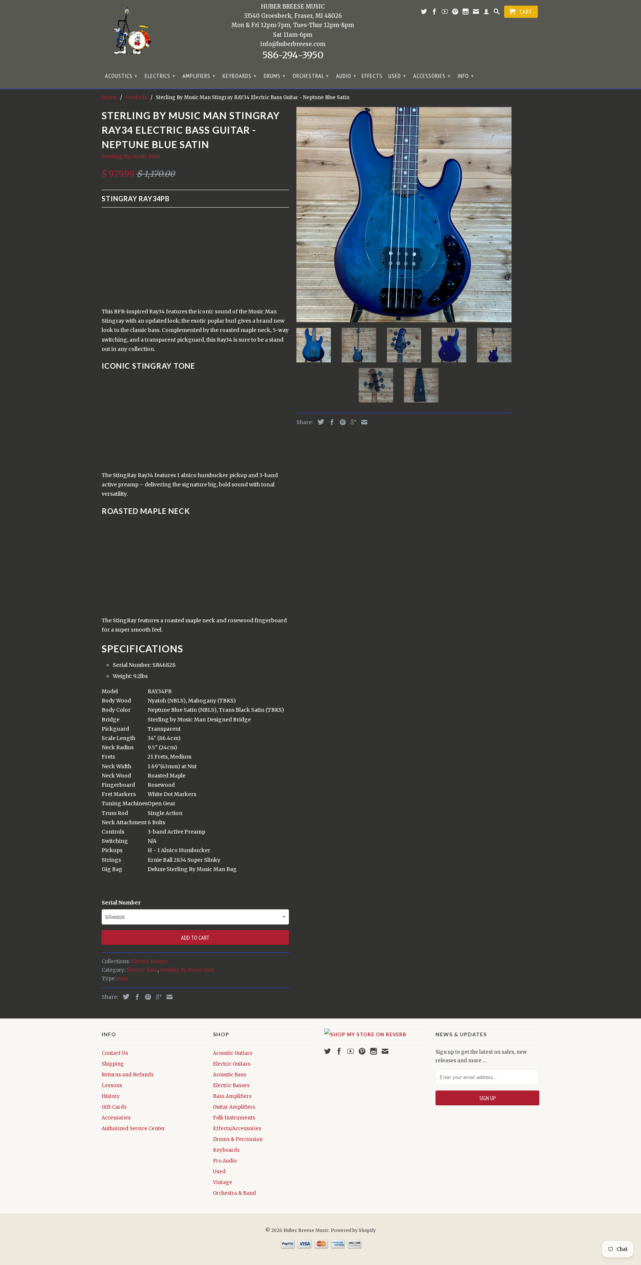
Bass (122, 978)
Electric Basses (149, 961)
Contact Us (115, 1053)
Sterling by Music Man (187, 970)
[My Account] (486, 13)
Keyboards (240, 75)
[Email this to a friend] (167, 997)
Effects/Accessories (237, 1128)
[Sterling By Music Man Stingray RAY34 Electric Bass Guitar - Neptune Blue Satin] (404, 214)
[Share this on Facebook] (135, 997)
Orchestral (311, 75)
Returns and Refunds (128, 1075)
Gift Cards (114, 1107)
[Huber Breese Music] (129, 33)
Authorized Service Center (133, 1128)
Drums (275, 75)
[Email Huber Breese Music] (476, 13)
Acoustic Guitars (232, 1053)
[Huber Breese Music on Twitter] (424, 13)
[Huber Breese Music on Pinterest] (455, 13)
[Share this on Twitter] (124, 996)
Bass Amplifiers (232, 1096)
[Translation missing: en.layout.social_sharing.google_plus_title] (157, 997)
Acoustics (121, 75)
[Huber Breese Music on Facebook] (434, 13)
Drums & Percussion (238, 1139)
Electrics (160, 75)
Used (397, 75)
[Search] (497, 13)
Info (466, 75)
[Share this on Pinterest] (146, 997)
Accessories (432, 75)
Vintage (222, 1182)
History (111, 1096)
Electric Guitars (231, 1064)
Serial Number (121, 902)
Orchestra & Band (234, 1193)
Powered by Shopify (353, 1230)
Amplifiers (199, 75)
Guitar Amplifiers (234, 1107)
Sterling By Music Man (131, 156)
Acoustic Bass (229, 1075)
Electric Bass (142, 970)
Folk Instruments (234, 1118)
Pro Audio (225, 1161)
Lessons (112, 1085)
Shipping (113, 1064)
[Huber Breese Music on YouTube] (445, 13)
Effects (372, 75)
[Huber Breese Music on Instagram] (466, 13)
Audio (346, 75)
